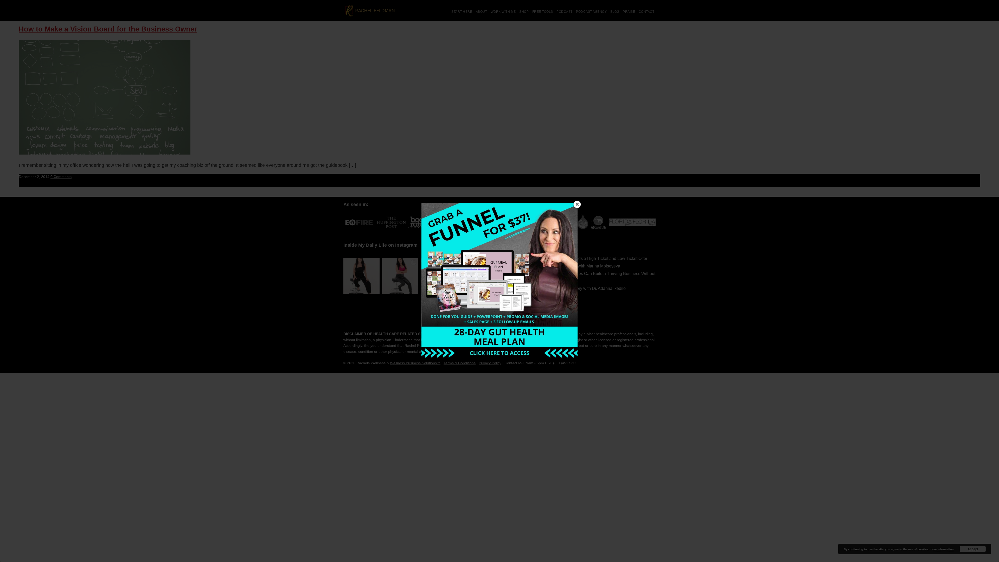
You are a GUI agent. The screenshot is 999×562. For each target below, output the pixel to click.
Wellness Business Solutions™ (415, 363)
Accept (973, 549)
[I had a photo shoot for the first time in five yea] (400, 276)
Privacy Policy (490, 363)
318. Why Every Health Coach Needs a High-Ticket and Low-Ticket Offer (580, 258)
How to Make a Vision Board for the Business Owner (108, 29)
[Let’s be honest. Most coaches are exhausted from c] (361, 276)
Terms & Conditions (460, 363)
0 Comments (61, 177)
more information (942, 549)
